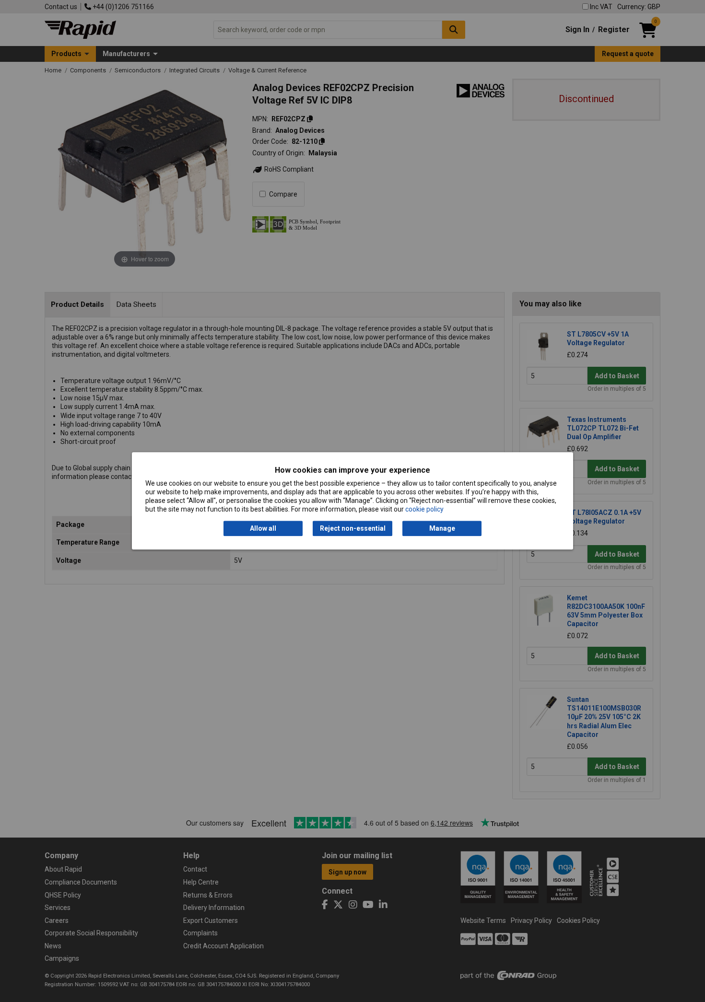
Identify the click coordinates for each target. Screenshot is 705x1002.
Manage (442, 528)
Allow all (263, 528)
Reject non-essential (353, 528)
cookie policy (424, 509)
